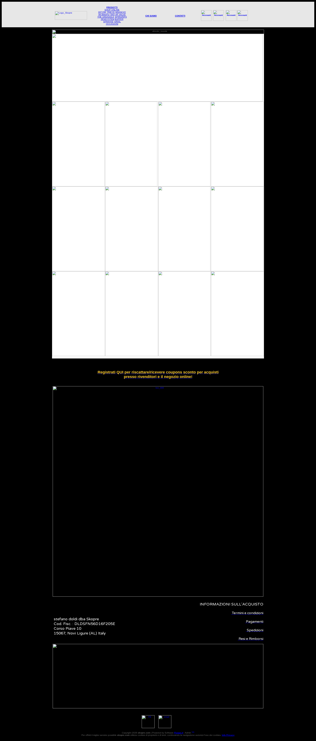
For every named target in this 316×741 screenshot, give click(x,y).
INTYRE (102, 12)
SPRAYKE (108, 21)
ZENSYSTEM (107, 19)
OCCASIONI (112, 24)
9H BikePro (104, 14)
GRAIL (117, 21)
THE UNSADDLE (105, 17)
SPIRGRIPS (121, 17)
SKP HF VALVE (118, 14)
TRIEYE (111, 12)
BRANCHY (120, 12)
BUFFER (119, 19)
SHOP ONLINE (112, 10)
